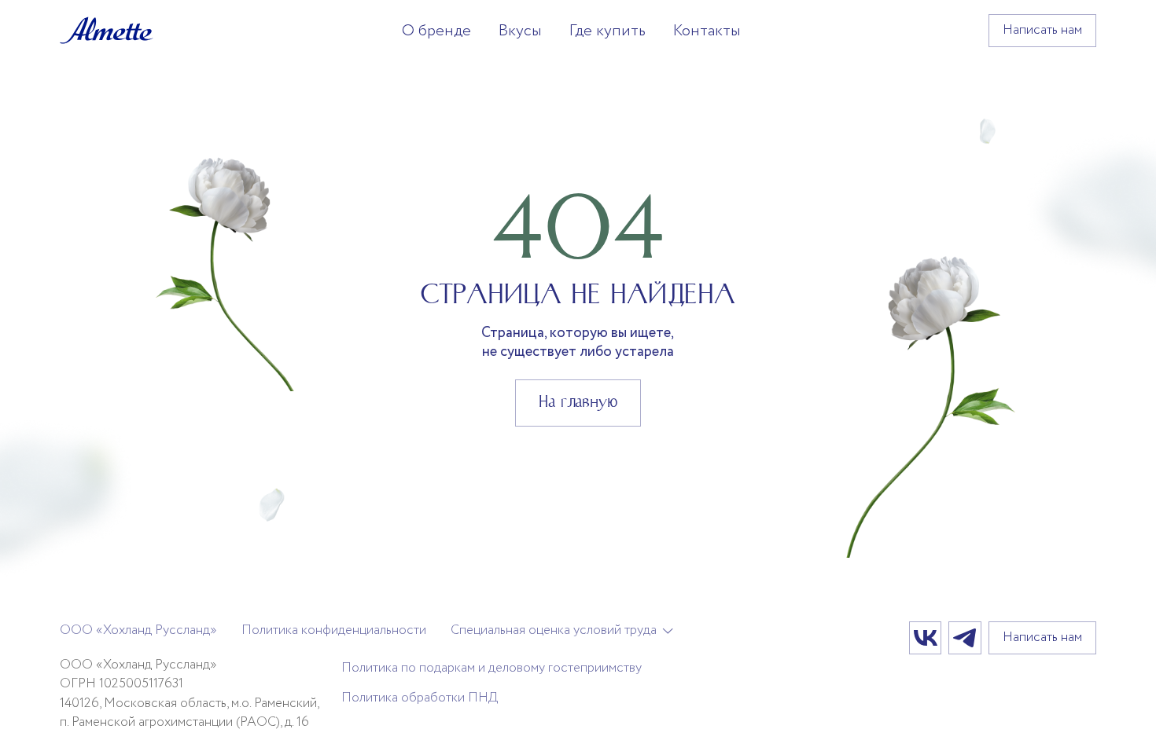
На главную (578, 402)
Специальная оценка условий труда (554, 630)
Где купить (607, 31)
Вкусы (520, 31)
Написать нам (1042, 30)
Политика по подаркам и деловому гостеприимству (491, 668)
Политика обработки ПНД (420, 698)
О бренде (436, 31)
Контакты (707, 31)
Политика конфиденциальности (333, 630)
